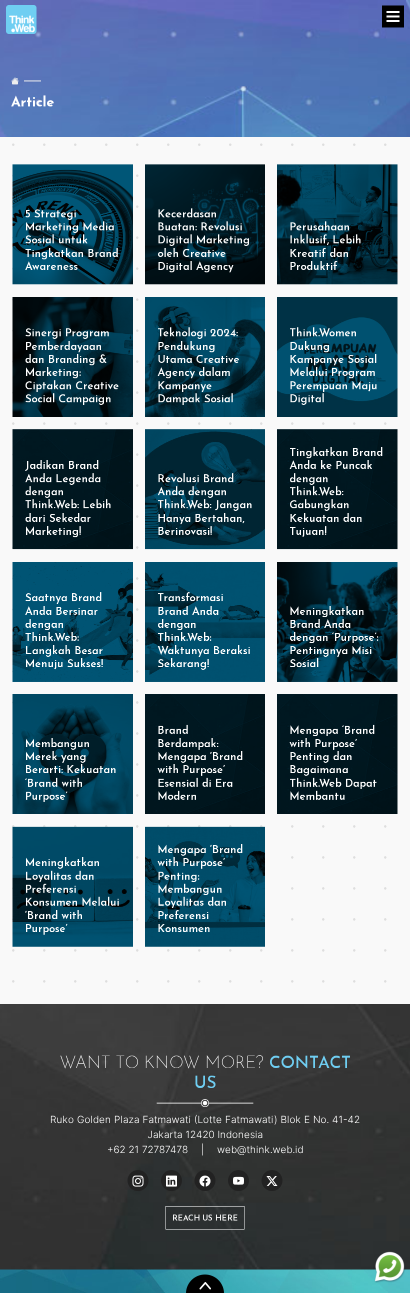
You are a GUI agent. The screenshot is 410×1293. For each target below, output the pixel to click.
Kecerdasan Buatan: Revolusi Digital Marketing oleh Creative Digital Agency (204, 241)
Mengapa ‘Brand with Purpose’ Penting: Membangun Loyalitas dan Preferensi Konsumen (200, 890)
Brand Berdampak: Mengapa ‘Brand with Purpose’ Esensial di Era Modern (200, 764)
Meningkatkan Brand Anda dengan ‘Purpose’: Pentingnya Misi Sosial (334, 638)
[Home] (15, 81)
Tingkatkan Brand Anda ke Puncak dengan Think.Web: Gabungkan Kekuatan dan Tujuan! (336, 492)
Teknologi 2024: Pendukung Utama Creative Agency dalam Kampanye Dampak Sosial (199, 366)
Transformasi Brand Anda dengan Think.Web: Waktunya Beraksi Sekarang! (204, 631)
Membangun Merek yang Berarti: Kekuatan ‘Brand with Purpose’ (70, 771)
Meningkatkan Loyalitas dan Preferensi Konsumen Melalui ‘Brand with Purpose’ (72, 896)
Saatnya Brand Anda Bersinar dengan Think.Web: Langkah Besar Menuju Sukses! (64, 631)
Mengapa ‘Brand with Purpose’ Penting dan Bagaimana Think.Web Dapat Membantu (333, 764)
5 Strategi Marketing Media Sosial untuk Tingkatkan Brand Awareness (71, 241)
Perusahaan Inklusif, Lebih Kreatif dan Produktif (326, 247)
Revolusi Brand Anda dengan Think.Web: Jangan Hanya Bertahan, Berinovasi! (205, 506)
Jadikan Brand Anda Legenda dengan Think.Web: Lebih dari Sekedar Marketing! (68, 499)
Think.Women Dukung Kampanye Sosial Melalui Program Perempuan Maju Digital (334, 366)
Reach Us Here (205, 1219)
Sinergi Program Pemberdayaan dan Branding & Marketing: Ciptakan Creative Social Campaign (72, 366)
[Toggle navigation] (393, 16)
